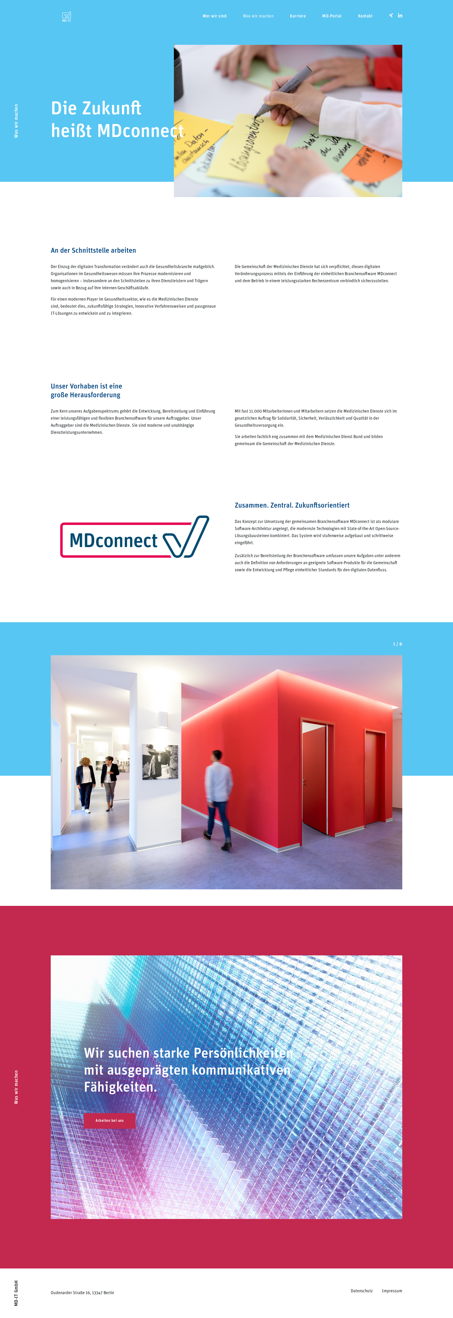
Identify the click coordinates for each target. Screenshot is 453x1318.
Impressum (392, 1291)
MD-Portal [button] (332, 16)
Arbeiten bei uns (110, 1121)
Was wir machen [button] (258, 16)
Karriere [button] (298, 16)
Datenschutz (362, 1291)
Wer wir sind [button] (214, 16)
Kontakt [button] (365, 16)
